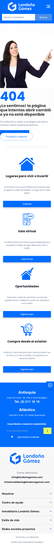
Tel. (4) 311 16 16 (27, 401)
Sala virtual (27, 259)
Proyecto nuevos (16, 136)
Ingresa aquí (27, 314)
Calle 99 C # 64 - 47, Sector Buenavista (27, 415)
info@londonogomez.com (27, 477)
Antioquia (27, 392)
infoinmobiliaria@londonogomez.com (27, 482)
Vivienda (27, 204)
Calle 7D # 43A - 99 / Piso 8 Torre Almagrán (27, 397)
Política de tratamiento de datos (27, 542)
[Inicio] (21, 7)
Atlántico (27, 409)
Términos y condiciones (27, 537)
